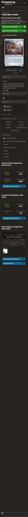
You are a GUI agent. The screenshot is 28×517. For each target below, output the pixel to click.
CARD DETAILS (6, 135)
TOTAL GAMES (20, 179)
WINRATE (6, 172)
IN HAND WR (7, 179)
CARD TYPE (6, 102)
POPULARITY (20, 172)
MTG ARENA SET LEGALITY (9, 119)
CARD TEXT (6, 77)
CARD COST (6, 94)
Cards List (6, 13)
